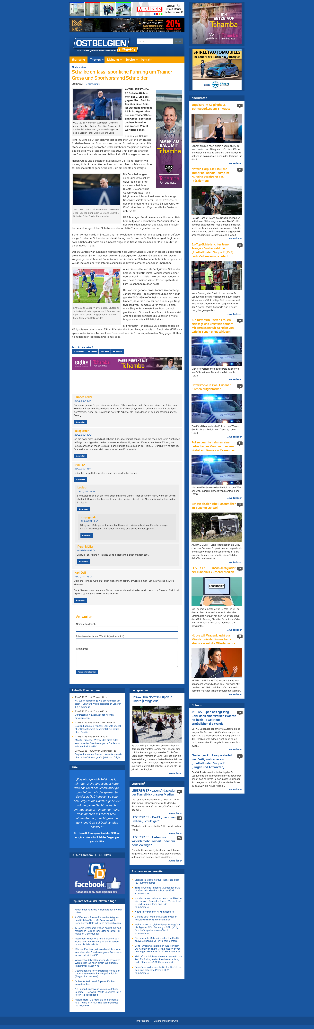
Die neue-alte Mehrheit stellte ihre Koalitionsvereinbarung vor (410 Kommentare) (157, 939)
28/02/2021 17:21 (86, 491)
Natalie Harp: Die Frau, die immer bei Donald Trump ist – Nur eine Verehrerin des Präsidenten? (97, 1002)
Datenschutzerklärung (166, 1020)
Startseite (78, 59)
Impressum (142, 1020)
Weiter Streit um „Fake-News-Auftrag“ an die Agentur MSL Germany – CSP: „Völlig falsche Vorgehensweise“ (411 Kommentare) (157, 929)
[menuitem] (78, 59)
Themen (95, 59)
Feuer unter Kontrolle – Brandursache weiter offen (98, 911)
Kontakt (146, 59)
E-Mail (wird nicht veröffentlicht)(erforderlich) (100, 636)
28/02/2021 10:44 (83, 401)
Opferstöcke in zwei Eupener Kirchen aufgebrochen (94, 716)
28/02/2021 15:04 (83, 435)
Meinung (113, 59)
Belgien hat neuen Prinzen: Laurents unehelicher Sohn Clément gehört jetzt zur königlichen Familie (98, 729)
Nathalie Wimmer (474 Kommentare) (154, 911)
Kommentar (82, 648)
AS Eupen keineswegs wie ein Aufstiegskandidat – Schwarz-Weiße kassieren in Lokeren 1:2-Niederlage (98, 703)
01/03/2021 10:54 (89, 521)
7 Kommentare (92, 84)
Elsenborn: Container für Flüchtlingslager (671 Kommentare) (157, 881)
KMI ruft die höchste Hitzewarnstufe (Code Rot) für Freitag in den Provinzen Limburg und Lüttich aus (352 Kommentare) (158, 959)
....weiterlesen (175, 773)
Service (130, 59)
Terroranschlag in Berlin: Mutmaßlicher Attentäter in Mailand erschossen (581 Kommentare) (158, 890)
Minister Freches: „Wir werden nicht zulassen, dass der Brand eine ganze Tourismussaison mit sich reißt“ (97, 743)
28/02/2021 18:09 (83, 576)
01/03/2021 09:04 (86, 550)
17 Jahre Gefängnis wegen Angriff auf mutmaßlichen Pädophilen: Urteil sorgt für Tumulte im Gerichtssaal (98, 930)
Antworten (80, 422)
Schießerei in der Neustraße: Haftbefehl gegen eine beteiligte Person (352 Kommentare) (158, 970)
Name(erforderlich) (86, 624)
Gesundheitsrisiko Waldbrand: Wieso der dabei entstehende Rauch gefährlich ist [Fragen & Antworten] (97, 973)
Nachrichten (79, 67)
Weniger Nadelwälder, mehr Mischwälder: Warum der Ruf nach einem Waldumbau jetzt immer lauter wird (97, 963)
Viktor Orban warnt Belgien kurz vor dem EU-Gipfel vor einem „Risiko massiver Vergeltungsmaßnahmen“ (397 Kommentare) (158, 948)
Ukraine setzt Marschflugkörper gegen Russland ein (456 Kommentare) (156, 918)
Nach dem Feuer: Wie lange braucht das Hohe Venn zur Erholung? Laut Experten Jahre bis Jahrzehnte (97, 941)
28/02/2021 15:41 (83, 469)
